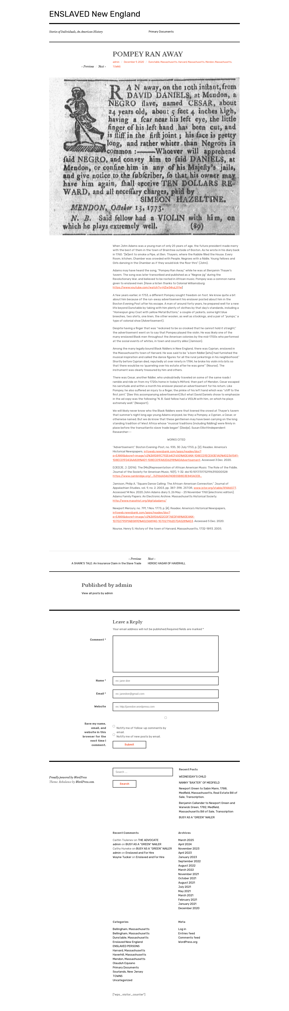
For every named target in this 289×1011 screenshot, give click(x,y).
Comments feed (189, 937)
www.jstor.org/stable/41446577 (215, 487)
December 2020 (189, 908)
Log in (182, 929)
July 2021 (184, 886)
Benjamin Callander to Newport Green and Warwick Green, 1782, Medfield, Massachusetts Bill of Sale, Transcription (207, 807)
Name (101, 680)
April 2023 (185, 852)
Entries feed (186, 933)
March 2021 (185, 895)
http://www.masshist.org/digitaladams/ (139, 500)
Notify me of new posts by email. (139, 736)
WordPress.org (187, 942)
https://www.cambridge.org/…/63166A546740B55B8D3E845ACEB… (157, 476)
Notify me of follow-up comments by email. (141, 730)
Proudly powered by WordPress (68, 777)
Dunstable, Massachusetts (163, 62)
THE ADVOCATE (148, 840)
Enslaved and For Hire (140, 852)
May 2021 (184, 891)
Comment (98, 639)
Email (101, 693)
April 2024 (185, 844)
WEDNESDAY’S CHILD (192, 776)
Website (100, 706)
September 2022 (189, 861)
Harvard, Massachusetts (191, 62)
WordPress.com (85, 782)
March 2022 (186, 869)
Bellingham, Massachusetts (131, 929)
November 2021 (188, 874)
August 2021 (186, 882)
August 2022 (187, 865)
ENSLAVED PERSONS (126, 946)
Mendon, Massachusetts (219, 62)
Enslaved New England (128, 942)
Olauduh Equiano (124, 963)
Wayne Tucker (122, 857)
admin (116, 62)
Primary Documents (161, 31)
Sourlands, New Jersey (128, 971)
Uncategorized (122, 980)
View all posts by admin (97, 593)
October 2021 (187, 878)
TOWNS (117, 66)
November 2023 (188, 848)
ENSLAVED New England (94, 14)
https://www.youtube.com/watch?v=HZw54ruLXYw (147, 287)
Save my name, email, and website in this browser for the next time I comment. (94, 734)
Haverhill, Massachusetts (129, 954)
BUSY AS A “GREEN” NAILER (197, 817)
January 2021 (187, 903)
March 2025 (186, 840)
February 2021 (187, 899)
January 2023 (187, 857)
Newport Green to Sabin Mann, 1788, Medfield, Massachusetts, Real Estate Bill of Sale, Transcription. (208, 793)
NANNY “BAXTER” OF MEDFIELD (199, 782)
